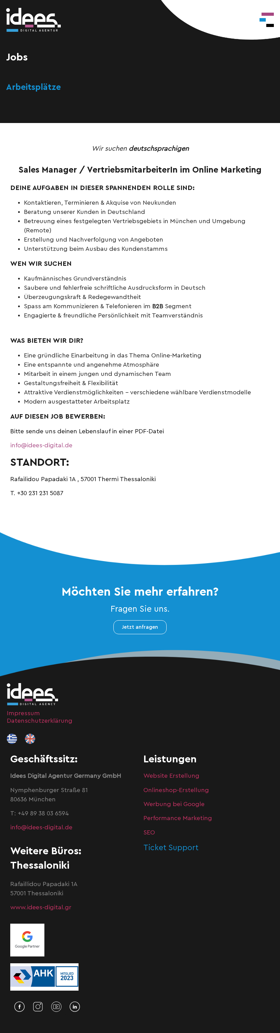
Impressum (23, 713)
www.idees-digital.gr (40, 907)
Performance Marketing (177, 818)
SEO (149, 832)
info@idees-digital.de (41, 445)
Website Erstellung (171, 776)
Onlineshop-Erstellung (176, 790)
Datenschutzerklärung (39, 721)
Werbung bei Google (174, 804)
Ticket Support (170, 848)
